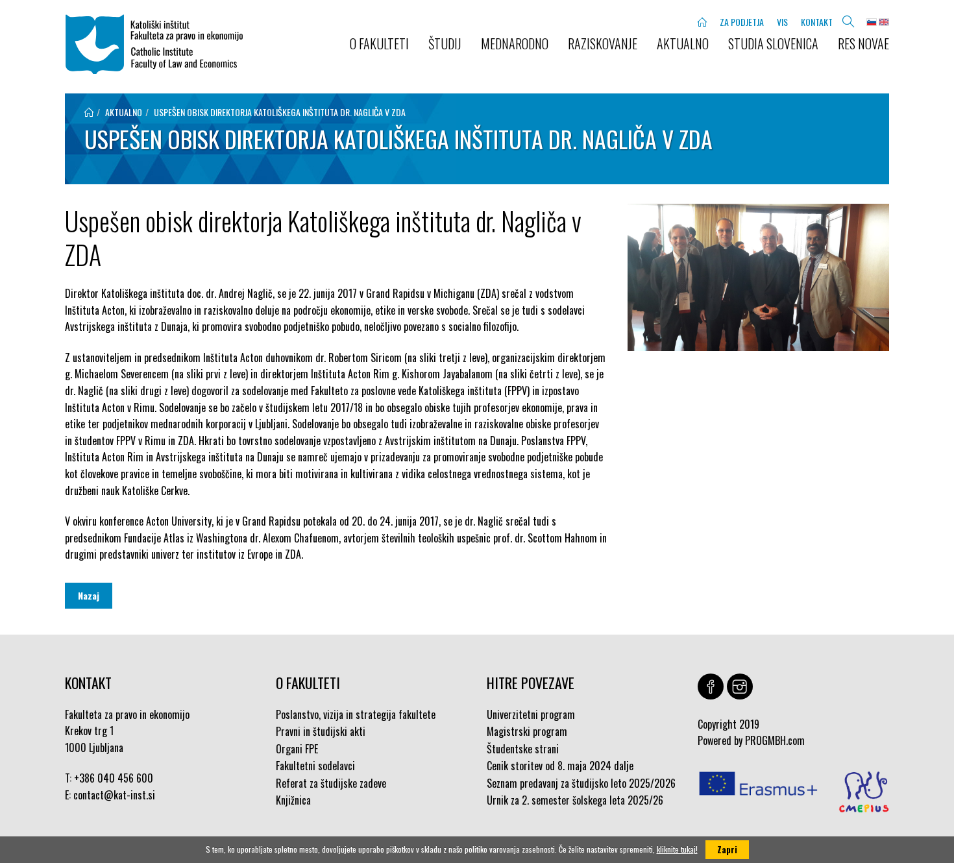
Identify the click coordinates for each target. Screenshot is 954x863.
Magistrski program (527, 731)
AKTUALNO (683, 43)
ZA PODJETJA (742, 22)
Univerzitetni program (531, 714)
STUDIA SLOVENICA (773, 43)
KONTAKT (817, 22)
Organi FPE (297, 749)
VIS (782, 22)
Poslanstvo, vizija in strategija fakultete (355, 714)
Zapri (727, 849)
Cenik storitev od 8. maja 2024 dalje (560, 765)
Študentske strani (523, 749)
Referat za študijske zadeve (331, 783)
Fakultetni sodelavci (315, 765)
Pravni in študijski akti (320, 731)
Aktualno (123, 112)
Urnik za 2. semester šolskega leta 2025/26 (575, 800)
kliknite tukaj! (677, 849)
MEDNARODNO (514, 43)
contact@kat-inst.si (114, 795)
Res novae (863, 43)
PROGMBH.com (775, 740)
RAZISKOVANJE (602, 43)
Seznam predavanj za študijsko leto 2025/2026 (581, 783)
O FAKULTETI (379, 43)
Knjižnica (293, 800)
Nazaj (88, 595)
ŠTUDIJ (444, 43)
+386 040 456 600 (113, 778)
